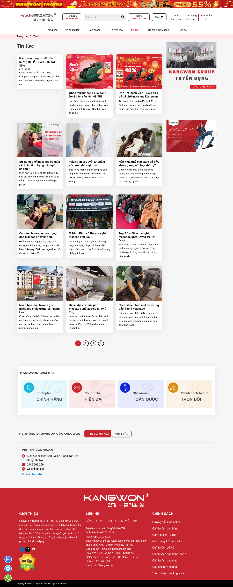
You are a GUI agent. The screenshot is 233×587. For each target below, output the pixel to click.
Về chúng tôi (72, 29)
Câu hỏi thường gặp (164, 566)
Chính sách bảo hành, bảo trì (169, 554)
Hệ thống (71, 17)
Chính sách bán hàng (165, 528)
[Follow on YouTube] (33, 549)
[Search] (123, 17)
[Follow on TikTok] (28, 549)
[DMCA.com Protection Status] (27, 562)
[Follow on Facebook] (22, 549)
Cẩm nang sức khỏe (191, 17)
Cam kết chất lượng (164, 534)
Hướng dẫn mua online (166, 522)
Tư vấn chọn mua (175, 17)
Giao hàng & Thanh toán (167, 541)
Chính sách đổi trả (163, 547)
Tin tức (134, 29)
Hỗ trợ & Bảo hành (158, 29)
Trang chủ (51, 29)
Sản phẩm (94, 29)
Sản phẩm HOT (206, 17)
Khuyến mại (116, 29)
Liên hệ (183, 29)
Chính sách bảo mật (164, 560)
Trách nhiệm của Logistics (168, 573)
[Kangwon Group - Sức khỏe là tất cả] (38, 17)
